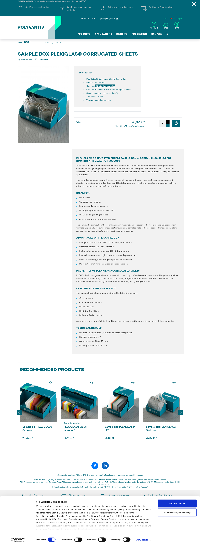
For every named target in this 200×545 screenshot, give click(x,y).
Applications (103, 34)
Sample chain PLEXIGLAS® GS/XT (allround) (75, 427)
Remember (26, 60)
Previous (19, 412)
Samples (156, 34)
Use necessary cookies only (177, 512)
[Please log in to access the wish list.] (50, 383)
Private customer (88, 19)
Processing (139, 34)
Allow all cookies (177, 503)
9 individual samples (105, 86)
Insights (121, 34)
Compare (43, 60)
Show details (142, 539)
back (27, 42)
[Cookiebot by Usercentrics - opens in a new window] (18, 540)
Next (181, 412)
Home (47, 42)
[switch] (78, 540)
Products (84, 34)
